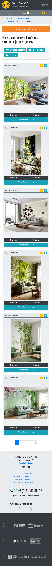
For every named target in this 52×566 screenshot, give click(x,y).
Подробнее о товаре (26, 120)
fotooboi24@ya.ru (26, 463)
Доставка (18, 479)
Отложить (38, 115)
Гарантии (29, 479)
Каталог (17, 477)
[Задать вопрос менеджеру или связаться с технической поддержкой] (9, 13)
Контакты (29, 482)
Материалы (18, 482)
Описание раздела (17, 50)
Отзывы (28, 474)
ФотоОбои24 (20, 3)
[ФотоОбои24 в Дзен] (29, 467)
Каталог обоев (26, 29)
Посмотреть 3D (15, 115)
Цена (27, 477)
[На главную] (6, 5)
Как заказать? (38, 50)
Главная (17, 474)
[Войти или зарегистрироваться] (43, 13)
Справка (12, 55)
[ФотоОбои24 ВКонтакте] (23, 467)
